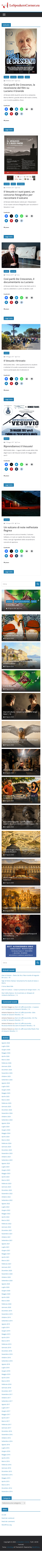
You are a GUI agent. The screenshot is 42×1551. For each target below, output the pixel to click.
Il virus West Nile (9, 605)
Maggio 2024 (6, 1133)
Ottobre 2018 (6, 1357)
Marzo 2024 (6, 1140)
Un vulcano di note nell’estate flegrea (21, 529)
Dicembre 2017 (7, 1391)
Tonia (18, 81)
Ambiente (6, 601)
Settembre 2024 (7, 1120)
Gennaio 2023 (6, 1187)
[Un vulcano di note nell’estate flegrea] (21, 503)
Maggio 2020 (6, 1294)
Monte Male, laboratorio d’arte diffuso (18, 770)
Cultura (20, 77)
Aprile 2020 (5, 1297)
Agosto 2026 (6, 1043)
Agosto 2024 (6, 1123)
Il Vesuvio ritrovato (14, 360)
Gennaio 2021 (6, 1267)
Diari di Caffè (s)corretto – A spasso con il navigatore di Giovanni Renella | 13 (19, 797)
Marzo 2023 (6, 1180)
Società (6, 353)
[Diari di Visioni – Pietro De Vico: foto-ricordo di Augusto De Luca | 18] (21, 627)
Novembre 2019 (7, 1314)
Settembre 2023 (7, 1160)
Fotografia (21, 184)
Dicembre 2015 (7, 1471)
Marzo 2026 (6, 1060)
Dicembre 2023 (7, 1150)
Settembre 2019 (7, 1321)
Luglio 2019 (5, 1327)
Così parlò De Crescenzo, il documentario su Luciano (19, 280)
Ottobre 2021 (6, 1237)
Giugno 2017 (6, 1411)
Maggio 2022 (6, 1214)
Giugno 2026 (6, 1050)
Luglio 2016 (5, 1448)
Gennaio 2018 (6, 1388)
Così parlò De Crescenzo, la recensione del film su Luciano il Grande (19, 88)
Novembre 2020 (7, 1274)
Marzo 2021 (6, 1260)
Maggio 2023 (6, 1173)
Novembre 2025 (7, 1073)
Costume (13, 77)
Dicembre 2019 (7, 1311)
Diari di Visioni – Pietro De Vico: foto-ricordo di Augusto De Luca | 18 (20, 634)
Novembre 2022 (7, 1193)
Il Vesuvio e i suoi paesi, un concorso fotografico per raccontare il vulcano (19, 195)
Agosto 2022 (6, 1204)
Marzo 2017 (6, 1421)
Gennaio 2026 (6, 1066)
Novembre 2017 (7, 1394)
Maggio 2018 (6, 1374)
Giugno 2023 (6, 1170)
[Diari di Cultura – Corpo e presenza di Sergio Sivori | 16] (21, 706)
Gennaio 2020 (6, 1307)
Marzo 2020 (6, 1301)
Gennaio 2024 (6, 1147)
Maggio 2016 (6, 1455)
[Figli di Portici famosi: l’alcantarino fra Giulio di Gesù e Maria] (21, 655)
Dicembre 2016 (7, 1431)
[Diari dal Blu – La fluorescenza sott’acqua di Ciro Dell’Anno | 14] (21, 928)
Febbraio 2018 (6, 1384)
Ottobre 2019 (6, 1317)
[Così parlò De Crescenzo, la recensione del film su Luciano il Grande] (21, 51)
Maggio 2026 (6, 1053)
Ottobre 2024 (6, 1117)
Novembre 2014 (7, 1491)
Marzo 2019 (6, 1341)
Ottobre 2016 (6, 1438)
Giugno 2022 (6, 1210)
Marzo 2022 (6, 1220)
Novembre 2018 (7, 1354)
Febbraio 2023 (6, 1183)
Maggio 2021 (6, 1254)
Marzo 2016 (6, 1461)
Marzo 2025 (6, 1100)
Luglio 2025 (5, 1086)
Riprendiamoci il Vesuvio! (18, 446)
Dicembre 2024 (7, 1110)
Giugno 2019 (6, 1331)
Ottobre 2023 (6, 1157)
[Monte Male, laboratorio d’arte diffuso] (21, 762)
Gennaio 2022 (6, 1227)
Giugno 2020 (6, 1291)
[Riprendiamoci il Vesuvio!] (21, 420)
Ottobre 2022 (6, 1197)
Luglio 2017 (5, 1408)
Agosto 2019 (6, 1324)
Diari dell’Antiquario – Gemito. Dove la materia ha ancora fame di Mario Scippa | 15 (20, 823)
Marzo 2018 (6, 1381)
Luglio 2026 (5, 1046)
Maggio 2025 (6, 1093)
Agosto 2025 (6, 1083)
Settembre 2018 (7, 1361)
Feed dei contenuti (8, 1518)
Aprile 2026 (5, 1056)
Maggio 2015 (6, 1478)
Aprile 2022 (5, 1217)
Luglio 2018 (5, 1368)
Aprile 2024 (5, 1137)
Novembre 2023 (7, 1153)
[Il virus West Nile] (21, 591)
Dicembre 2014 (7, 1488)
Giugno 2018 (6, 1371)
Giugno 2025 (6, 1090)
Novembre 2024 (7, 1113)
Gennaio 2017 (6, 1428)
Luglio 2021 (5, 1247)
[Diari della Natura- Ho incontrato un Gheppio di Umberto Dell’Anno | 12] (21, 734)
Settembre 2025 (7, 1080)
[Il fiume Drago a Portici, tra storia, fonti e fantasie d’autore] (21, 844)
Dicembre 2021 (7, 1230)
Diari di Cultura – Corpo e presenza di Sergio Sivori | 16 (20, 713)
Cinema (6, 77)
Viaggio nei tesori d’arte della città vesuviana (20, 908)
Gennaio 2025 (6, 1106)
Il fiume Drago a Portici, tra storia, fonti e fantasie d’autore (19, 851)
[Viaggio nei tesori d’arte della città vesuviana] (21, 900)
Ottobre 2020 (6, 1277)
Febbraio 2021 (6, 1264)
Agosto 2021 (6, 1244)
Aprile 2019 (5, 1337)
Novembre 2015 (7, 1475)
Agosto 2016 (6, 1445)
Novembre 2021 (7, 1234)
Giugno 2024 (6, 1130)
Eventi (27, 77)
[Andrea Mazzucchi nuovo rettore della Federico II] (21, 872)
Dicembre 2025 (7, 1070)
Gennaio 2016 (6, 1468)
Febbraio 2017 (6, 1424)
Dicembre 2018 (7, 1351)
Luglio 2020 (5, 1287)
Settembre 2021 (7, 1240)
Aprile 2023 (5, 1177)
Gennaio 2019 (6, 1347)
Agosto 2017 (6, 1404)
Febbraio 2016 (6, 1465)
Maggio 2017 (6, 1414)
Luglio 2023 (5, 1167)
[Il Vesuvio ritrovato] (21, 337)
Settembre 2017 (7, 1401)
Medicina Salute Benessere (19, 601)
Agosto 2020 (6, 1284)
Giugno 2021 (6, 1250)
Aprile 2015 (5, 1481)
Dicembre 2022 (7, 1190)
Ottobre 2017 (6, 1398)
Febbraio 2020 (6, 1304)
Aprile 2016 (5, 1458)
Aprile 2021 (5, 1257)
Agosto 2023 (6, 1163)
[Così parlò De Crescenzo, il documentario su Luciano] (21, 255)
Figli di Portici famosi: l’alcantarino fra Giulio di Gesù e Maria (20, 662)
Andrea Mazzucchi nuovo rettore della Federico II (18, 879)
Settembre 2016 (7, 1441)
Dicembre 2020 (7, 1270)
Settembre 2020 (7, 1281)
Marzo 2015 (6, 1485)
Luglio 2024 (5, 1127)
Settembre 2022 (7, 1200)
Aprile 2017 (5, 1418)
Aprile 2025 (5, 1096)
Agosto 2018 (6, 1364)
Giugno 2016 (6, 1451)
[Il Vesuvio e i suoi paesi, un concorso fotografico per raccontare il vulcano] (21, 158)
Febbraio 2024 (6, 1143)
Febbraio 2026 (6, 1063)
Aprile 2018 (5, 1378)
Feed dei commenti (8, 1521)
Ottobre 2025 (6, 1076)
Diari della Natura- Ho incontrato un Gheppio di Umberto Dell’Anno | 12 (20, 741)
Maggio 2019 (6, 1334)
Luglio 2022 (5, 1207)
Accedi (4, 1515)
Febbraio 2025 (6, 1103)
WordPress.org (7, 1525)
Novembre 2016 (7, 1434)
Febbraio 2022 (6, 1224)
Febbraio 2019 (6, 1344)
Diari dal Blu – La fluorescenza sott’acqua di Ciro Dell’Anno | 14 (20, 935)
